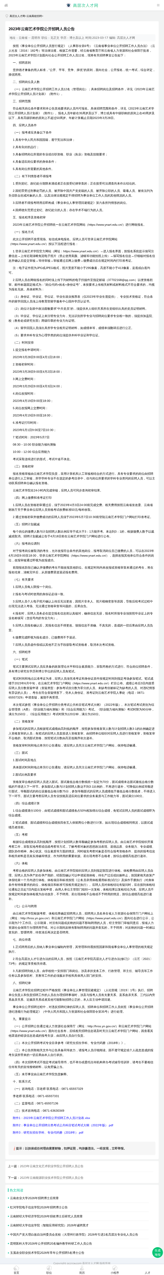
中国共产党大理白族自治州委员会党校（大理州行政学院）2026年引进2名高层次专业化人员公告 (74, 1234)
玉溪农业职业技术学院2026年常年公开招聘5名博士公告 (47, 1253)
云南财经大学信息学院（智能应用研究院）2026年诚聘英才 (49, 1225)
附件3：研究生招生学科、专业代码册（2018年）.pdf (48, 1132)
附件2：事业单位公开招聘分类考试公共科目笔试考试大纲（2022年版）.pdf (63, 1125)
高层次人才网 (17, 16)
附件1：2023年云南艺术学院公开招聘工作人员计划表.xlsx (51, 1118)
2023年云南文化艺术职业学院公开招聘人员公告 (51, 1166)
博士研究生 (22, 671)
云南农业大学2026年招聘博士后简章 (34, 1198)
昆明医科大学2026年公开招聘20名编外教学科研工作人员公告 (51, 1243)
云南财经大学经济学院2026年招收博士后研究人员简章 (46, 1216)
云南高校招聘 (34, 16)
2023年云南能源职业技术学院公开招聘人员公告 (51, 1178)
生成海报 (158, 1252)
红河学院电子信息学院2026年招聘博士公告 (39, 1207)
